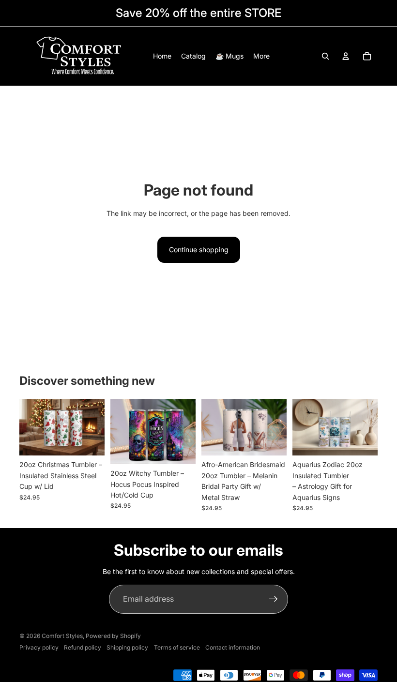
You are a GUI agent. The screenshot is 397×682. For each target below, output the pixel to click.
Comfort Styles (62, 635)
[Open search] (325, 56)
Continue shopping (199, 249)
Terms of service (177, 647)
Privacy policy (39, 647)
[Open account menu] (345, 56)
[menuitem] (261, 56)
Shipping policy (127, 647)
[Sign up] (273, 599)
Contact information (232, 647)
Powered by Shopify (113, 635)
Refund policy (82, 647)
